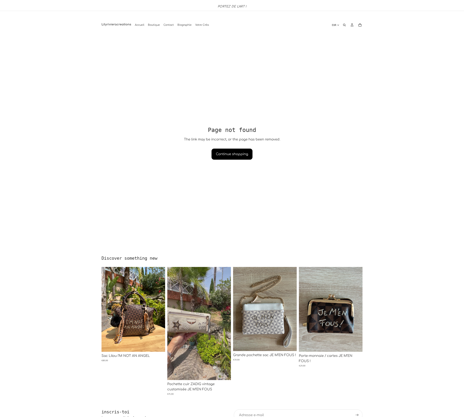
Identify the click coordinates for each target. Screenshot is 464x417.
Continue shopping (232, 154)
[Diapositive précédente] (107, 309)
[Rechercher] (344, 25)
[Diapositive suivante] (159, 309)
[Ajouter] (159, 346)
